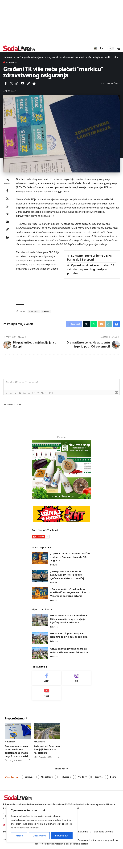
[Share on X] (11, 83)
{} (46, 392)
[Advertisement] (61, 22)
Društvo (99, 777)
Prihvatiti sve (61, 835)
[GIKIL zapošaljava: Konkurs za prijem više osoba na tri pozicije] (40, 653)
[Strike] (20, 393)
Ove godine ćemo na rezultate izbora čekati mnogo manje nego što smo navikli (16, 751)
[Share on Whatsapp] (17, 83)
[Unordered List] (29, 393)
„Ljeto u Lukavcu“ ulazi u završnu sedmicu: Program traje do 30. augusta (70, 557)
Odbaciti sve (39, 835)
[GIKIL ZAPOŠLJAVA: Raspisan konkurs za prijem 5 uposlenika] (40, 638)
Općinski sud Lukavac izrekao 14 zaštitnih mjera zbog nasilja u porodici (90, 269)
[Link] (42, 393)
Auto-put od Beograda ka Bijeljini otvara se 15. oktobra (47, 749)
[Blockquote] (33, 393)
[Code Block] (38, 393)
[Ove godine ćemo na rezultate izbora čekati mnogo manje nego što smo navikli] (18, 731)
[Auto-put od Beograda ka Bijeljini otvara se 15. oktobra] (47, 731)
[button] (95, 48)
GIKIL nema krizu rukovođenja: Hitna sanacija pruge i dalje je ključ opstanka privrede (68, 619)
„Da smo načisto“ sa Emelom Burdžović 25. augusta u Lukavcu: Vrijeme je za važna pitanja (70, 592)
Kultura (53, 565)
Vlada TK (82, 777)
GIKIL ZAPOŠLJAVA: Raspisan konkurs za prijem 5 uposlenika (68, 635)
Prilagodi (19, 835)
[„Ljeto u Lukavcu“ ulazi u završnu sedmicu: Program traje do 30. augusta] (40, 558)
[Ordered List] (24, 393)
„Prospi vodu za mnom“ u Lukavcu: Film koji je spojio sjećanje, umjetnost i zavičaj (67, 575)
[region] (41, 824)
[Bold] (6, 393)
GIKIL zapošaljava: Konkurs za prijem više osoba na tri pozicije (69, 650)
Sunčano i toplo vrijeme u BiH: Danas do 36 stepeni (89, 258)
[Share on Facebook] (5, 83)
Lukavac (45, 311)
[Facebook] (46, 678)
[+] (51, 392)
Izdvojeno (33, 311)
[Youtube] (46, 693)
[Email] (22, 83)
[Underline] (15, 393)
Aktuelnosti (11, 62)
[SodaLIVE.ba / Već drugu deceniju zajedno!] (19, 48)
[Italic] (11, 393)
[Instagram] (76, 678)
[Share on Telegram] (7, 214)
